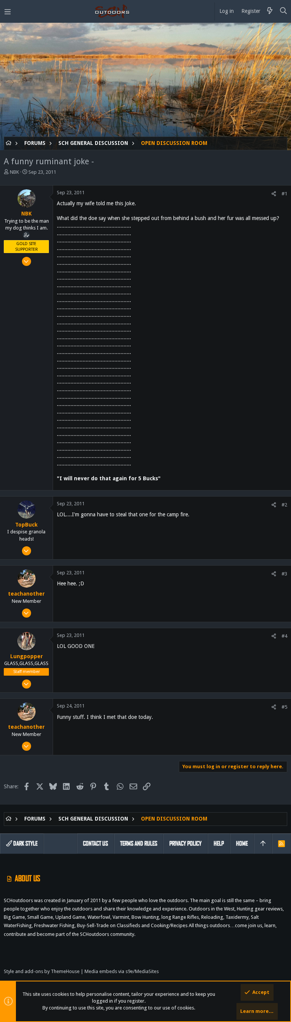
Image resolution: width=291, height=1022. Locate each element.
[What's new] (269, 11)
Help (219, 843)
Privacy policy (185, 843)
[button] (7, 11)
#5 (284, 707)
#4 (284, 636)
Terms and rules (138, 843)
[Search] (283, 11)
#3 (284, 574)
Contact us (95, 843)
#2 (284, 505)
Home (242, 843)
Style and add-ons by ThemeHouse (42, 971)
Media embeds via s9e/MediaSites (121, 971)
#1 (284, 194)
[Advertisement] (145, 83)
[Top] (263, 843)
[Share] (274, 193)
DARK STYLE (25, 843)
